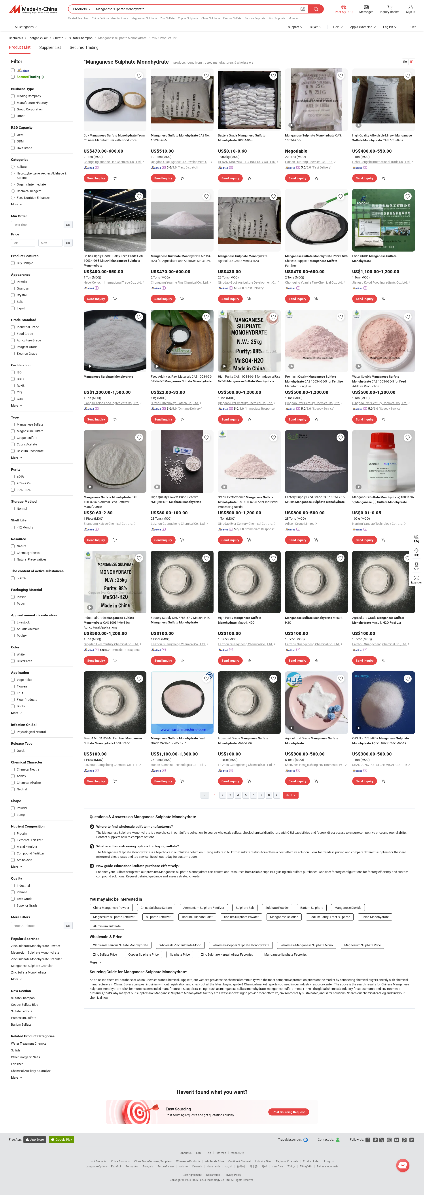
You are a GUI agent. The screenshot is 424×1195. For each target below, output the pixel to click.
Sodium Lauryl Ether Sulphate (330, 917)
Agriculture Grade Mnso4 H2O (242, 258)
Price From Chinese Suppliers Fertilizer (316, 261)
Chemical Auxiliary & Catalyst (31, 1071)
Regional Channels (287, 1161)
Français (147, 1166)
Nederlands (213, 1166)
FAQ (198, 1153)
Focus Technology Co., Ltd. (215, 1180)
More (93, 962)
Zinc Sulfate (167, 18)
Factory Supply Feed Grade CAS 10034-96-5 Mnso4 (315, 499)
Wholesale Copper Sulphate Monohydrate (241, 945)
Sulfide (15, 1050)
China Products (120, 1161)
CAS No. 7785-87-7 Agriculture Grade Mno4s (380, 740)
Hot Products (98, 1161)
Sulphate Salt (245, 907)
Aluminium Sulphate (107, 926)
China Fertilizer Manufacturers (110, 18)
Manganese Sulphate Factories (285, 954)
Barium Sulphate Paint (197, 917)
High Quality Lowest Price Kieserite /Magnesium (176, 499)
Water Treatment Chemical (29, 1043)
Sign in (410, 11)
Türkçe (291, 1166)
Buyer (314, 27)
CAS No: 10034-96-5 (180, 137)
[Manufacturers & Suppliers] (33, 9)
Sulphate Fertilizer (158, 917)
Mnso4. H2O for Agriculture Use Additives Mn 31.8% (181, 258)
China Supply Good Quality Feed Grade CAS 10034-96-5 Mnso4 (113, 260)
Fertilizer (17, 1064)
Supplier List (50, 47)
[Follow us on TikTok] (375, 1139)
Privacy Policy (233, 1174)
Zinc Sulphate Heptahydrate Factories (227, 954)
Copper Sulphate (188, 18)
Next (289, 795)
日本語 (253, 1166)
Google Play (61, 1139)
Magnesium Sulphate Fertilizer (113, 917)
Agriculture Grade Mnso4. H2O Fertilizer (378, 620)
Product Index (311, 1161)
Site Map (221, 1153)
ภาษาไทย (277, 1166)
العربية (228, 1166)
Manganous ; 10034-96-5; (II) (383, 499)
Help (336, 27)
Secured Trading (84, 47)
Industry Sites (263, 1161)
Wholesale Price (214, 1161)
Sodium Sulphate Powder (241, 917)
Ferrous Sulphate (255, 18)
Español (116, 1166)
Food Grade (374, 258)
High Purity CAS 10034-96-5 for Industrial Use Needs (249, 378)
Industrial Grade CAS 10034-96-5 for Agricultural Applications (109, 622)
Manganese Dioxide (348, 907)
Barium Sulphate (311, 907)
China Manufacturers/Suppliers (153, 1161)
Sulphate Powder (277, 907)
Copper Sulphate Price (143, 954)
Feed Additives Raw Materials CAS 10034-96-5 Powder (181, 378)
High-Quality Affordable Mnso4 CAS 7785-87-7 (382, 137)
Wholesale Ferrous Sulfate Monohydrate (120, 945)
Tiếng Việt (306, 1166)
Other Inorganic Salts (25, 1057)
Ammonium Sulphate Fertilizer (203, 907)
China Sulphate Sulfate (156, 907)
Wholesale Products (188, 1161)
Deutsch (197, 1166)
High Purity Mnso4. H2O (239, 620)
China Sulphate (210, 18)
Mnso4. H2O (314, 620)
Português (131, 1166)
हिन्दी (264, 1166)
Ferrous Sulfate (232, 18)
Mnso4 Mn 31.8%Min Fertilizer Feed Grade (113, 740)
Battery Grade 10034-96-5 (241, 137)
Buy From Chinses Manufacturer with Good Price (114, 137)
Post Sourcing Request (289, 1112)
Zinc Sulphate (277, 18)
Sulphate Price (180, 954)
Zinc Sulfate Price (105, 954)
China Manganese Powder (111, 907)
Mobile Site (237, 1153)
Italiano (183, 1166)
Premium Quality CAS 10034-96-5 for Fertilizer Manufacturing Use (314, 381)
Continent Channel (239, 1161)
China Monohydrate (375, 917)
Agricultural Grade (311, 740)
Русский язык (165, 1166)
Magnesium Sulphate (144, 18)
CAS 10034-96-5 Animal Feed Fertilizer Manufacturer (110, 502)
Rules (412, 27)
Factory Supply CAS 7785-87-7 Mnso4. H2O (180, 619)
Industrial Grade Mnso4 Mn (243, 740)
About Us (185, 1153)
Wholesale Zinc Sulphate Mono (180, 945)
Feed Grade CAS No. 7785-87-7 (178, 740)
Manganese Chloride (284, 917)
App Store (35, 1139)
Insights (329, 1161)
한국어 (241, 1166)
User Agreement (192, 1174)
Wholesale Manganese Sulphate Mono (307, 945)
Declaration (213, 1174)
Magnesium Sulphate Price (362, 945)
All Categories (24, 27)
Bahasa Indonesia (327, 1166)
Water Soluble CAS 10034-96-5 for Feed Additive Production (379, 381)
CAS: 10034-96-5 (313, 137)
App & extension (361, 27)
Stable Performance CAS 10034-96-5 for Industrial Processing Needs (248, 502)
